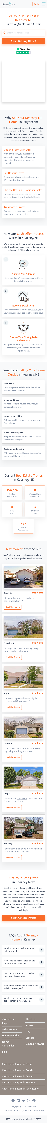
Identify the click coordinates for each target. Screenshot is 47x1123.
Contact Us (8, 1110)
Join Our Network (35, 1044)
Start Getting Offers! (23, 41)
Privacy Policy (22, 1110)
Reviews (30, 1025)
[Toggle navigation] (43, 4)
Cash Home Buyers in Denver (17, 1076)
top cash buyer (34, 310)
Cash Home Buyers (8, 1021)
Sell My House (9, 1029)
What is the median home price (19, 950)
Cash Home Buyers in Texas (17, 1064)
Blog (4, 1052)
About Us (31, 1019)
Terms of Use (38, 1110)
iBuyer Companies (8, 1044)
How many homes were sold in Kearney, (19, 975)
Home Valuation (10, 1035)
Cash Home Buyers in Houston (18, 1082)
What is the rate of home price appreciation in (19, 1000)
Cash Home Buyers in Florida (17, 1070)
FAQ (28, 1031)
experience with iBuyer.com (30, 558)
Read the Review (12, 607)
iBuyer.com (21, 701)
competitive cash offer (14, 157)
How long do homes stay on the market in (19, 962)
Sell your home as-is (12, 436)
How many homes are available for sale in (21, 987)
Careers (30, 1038)
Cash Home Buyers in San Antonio (20, 1089)
